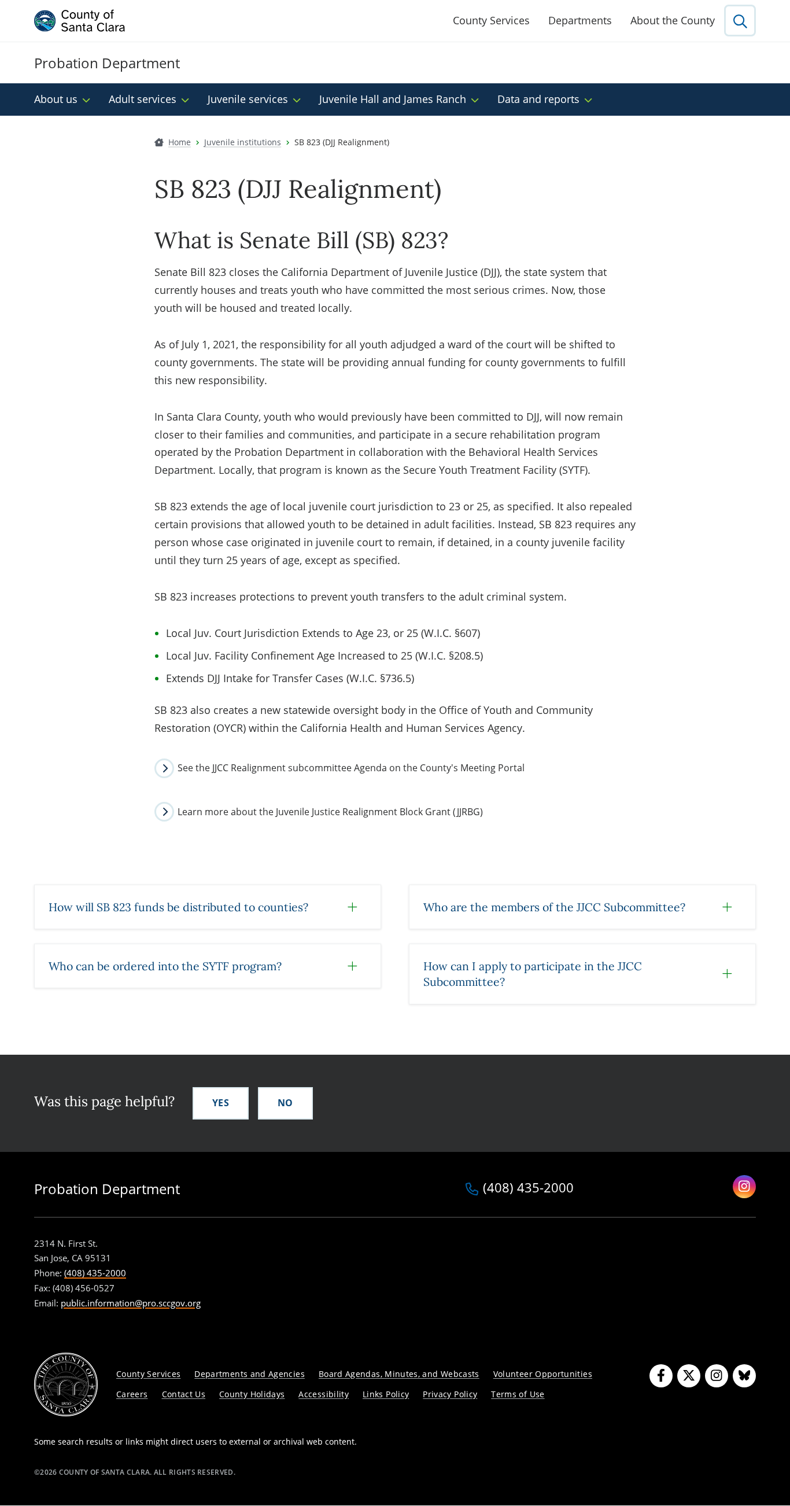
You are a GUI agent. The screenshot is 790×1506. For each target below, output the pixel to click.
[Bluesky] (744, 1375)
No (285, 1102)
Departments (580, 20)
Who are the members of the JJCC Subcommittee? (554, 907)
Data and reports (538, 99)
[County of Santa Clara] (79, 21)
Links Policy (386, 1394)
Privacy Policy (450, 1394)
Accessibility (323, 1394)
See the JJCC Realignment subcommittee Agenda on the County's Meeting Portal (351, 767)
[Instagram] (716, 1375)
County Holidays (252, 1394)
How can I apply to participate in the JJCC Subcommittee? (532, 974)
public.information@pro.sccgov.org (131, 1303)
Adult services (142, 99)
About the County (672, 20)
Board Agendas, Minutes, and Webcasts (399, 1373)
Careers (132, 1394)
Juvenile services (248, 99)
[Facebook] (661, 1375)
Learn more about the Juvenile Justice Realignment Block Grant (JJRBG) (330, 811)
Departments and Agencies (249, 1373)
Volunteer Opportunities (542, 1373)
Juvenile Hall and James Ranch (392, 99)
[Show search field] (740, 20)
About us (55, 99)
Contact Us (184, 1394)
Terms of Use (517, 1394)
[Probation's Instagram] (744, 1186)
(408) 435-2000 (528, 1188)
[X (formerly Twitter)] (688, 1375)
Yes (220, 1102)
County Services (491, 20)
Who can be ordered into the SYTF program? (165, 966)
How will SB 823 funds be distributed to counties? (178, 907)
